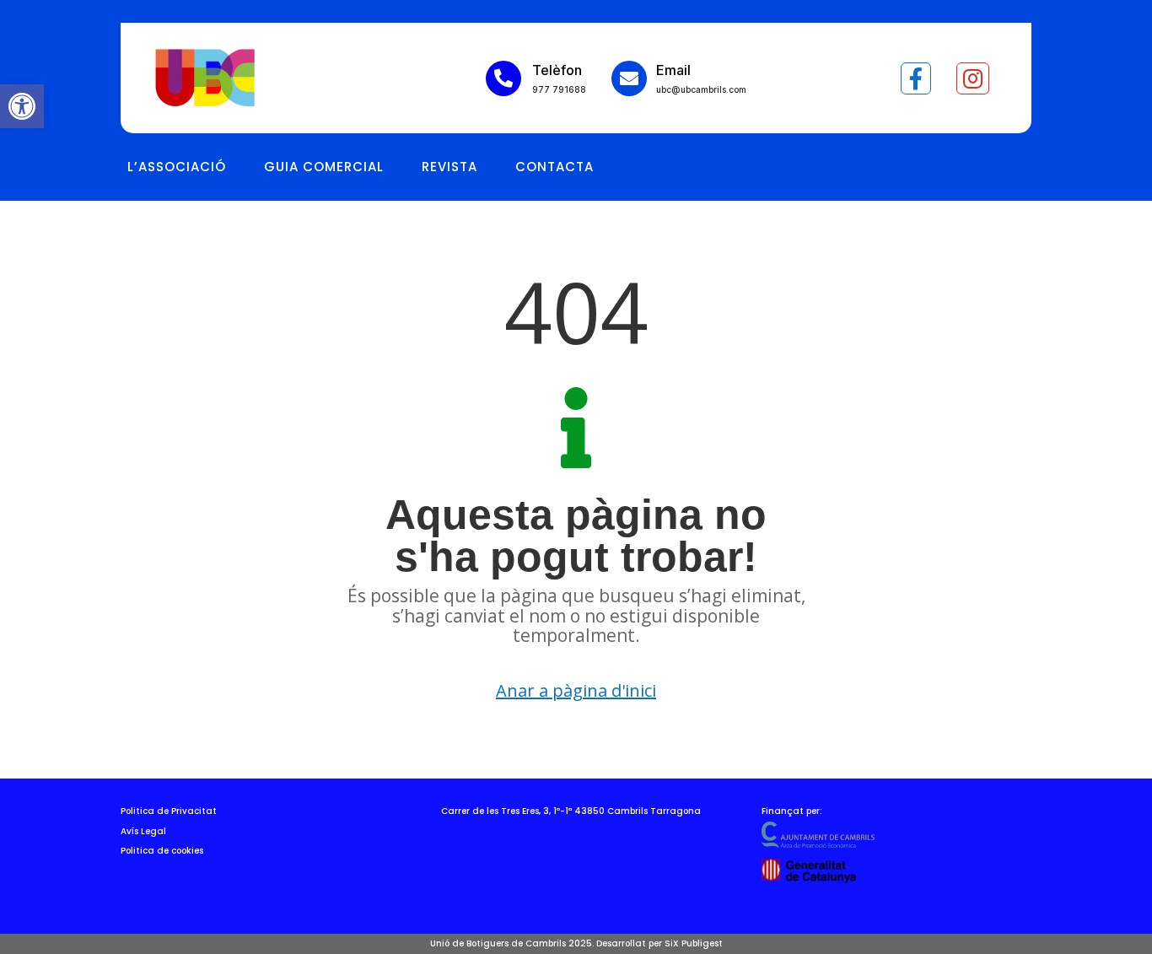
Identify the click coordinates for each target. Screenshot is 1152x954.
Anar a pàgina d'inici (576, 690)
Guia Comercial (324, 166)
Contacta (554, 166)
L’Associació (176, 166)
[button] (22, 106)
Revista (449, 166)
